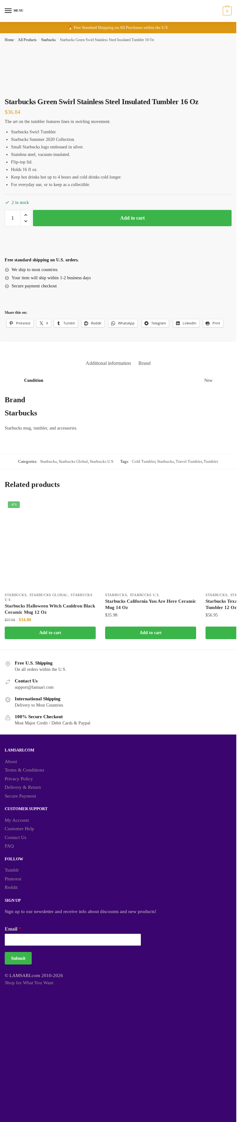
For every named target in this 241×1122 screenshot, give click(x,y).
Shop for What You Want (29, 982)
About (11, 761)
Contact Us (15, 837)
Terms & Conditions (24, 769)
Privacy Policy (19, 778)
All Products (27, 40)
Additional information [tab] (108, 363)
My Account (17, 820)
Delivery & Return (23, 787)
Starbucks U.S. (102, 461)
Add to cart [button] (50, 632)
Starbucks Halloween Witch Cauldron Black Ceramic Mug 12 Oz (50, 609)
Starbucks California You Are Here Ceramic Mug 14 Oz (150, 604)
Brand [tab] (144, 363)
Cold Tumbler (143, 461)
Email (13, 929)
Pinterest (13, 878)
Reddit (11, 887)
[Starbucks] (28, 245)
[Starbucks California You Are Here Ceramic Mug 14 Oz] (150, 543)
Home (9, 40)
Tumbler (211, 461)
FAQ (9, 845)
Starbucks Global (73, 461)
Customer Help (19, 828)
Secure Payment (20, 796)
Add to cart (132, 218)
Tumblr (12, 870)
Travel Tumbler (189, 461)
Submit (18, 958)
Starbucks (48, 40)
